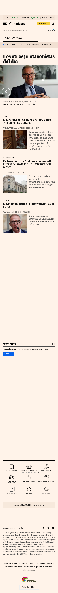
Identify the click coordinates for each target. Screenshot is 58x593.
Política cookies (27, 563)
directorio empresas (46, 481)
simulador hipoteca (29, 471)
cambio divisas (29, 481)
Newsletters (47, 567)
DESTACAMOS (10, 45)
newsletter (9, 344)
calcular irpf (11, 471)
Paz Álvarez (8, 128)
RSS (40, 567)
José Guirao (12, 38)
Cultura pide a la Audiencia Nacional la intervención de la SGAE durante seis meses (27, 164)
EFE (4, 172)
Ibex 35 (7, 17)
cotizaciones (12, 493)
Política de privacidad (13, 567)
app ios (29, 493)
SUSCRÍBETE (44, 24)
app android (46, 493)
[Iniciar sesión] (53, 23)
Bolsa (19, 45)
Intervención (8, 158)
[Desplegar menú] (5, 24)
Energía (35, 45)
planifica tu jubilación (11, 482)
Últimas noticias (29, 570)
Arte (5, 117)
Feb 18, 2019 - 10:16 (16, 172)
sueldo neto (46, 471)
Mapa (36, 567)
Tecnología (46, 45)
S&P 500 (26, 17)
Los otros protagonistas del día (29, 58)
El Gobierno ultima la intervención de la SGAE (28, 205)
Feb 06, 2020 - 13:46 (29, 128)
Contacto (7, 563)
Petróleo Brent (48, 17)
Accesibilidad (28, 567)
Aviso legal (16, 563)
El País (51, 30)
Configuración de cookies (43, 563)
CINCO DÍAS (7, 102)
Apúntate (8, 354)
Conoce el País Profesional (29, 505)
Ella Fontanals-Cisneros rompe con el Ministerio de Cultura (27, 121)
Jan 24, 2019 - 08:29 (20, 212)
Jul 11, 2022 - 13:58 (28, 102)
